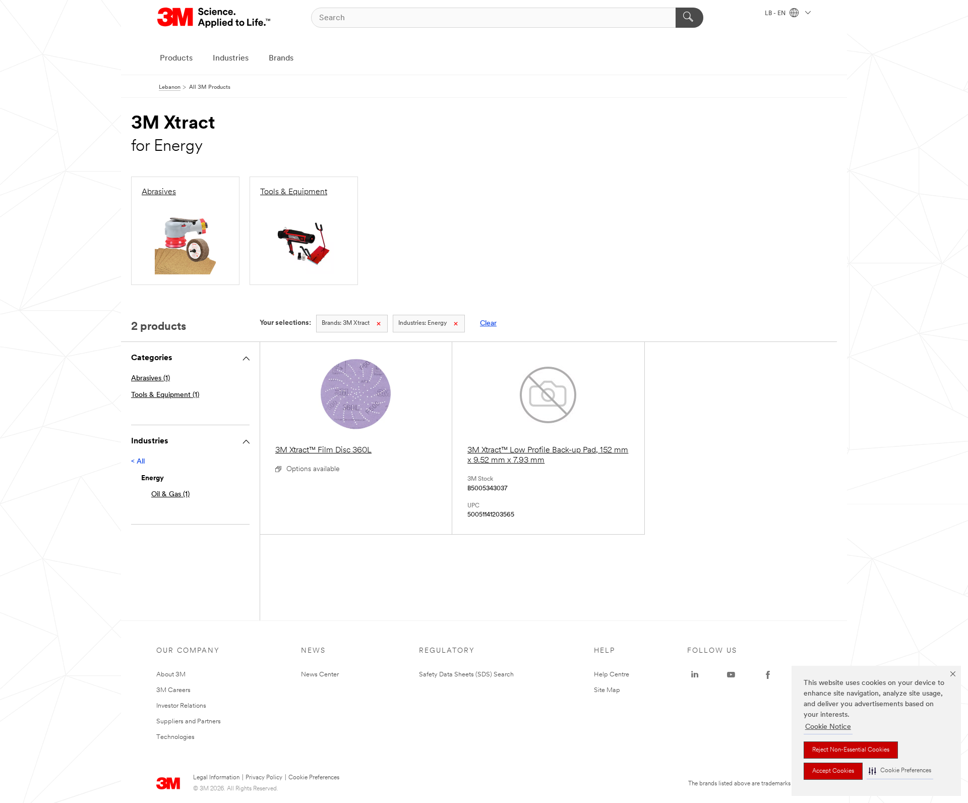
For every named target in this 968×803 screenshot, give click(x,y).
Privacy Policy (264, 778)
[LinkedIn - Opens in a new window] (694, 674)
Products (176, 58)
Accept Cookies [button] (833, 771)
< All (138, 462)
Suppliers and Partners (188, 721)
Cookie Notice (828, 727)
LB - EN (776, 14)
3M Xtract (346, 323)
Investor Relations (181, 706)
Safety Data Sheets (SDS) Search (466, 674)
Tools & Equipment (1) (165, 395)
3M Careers (173, 690)
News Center (320, 674)
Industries (231, 58)
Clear (488, 323)
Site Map (607, 690)
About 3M (171, 674)
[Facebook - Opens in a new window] (767, 674)
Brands (281, 58)
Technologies (175, 737)
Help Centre (611, 674)
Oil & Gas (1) (170, 494)
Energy (422, 323)
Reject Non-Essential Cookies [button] (850, 750)
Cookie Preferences (313, 778)
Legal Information (216, 778)
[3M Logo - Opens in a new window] (214, 18)
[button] (900, 771)
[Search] (689, 18)
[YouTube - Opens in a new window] (731, 674)
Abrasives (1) (150, 378)
